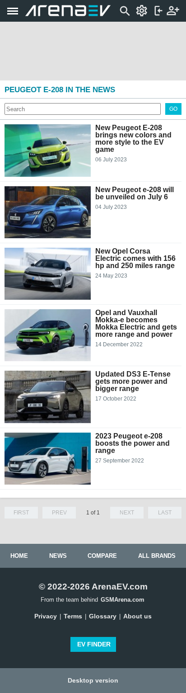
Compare (102, 555)
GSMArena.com (122, 599)
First (21, 512)
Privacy (45, 616)
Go (173, 109)
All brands (157, 555)
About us (137, 616)
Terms (73, 616)
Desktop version (93, 680)
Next (127, 512)
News (58, 555)
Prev (59, 512)
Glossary (102, 616)
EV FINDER (94, 644)
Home (19, 555)
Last (165, 512)
